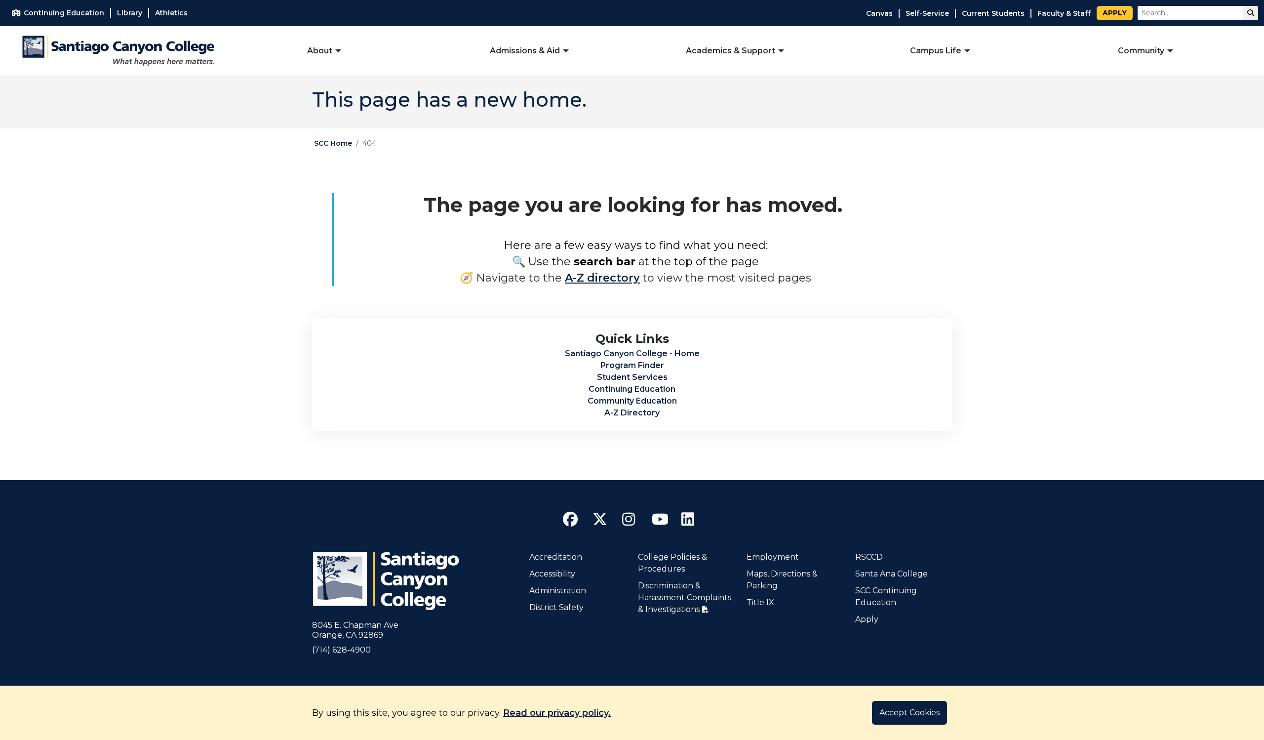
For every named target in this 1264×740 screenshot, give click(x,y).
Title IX (760, 602)
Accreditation (555, 557)
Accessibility (552, 573)
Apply (1115, 12)
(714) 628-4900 (341, 650)
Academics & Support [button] (730, 50)
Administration (557, 590)
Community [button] (1141, 50)
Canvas (879, 13)
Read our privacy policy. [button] (557, 712)
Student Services (632, 377)
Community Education (632, 401)
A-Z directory (602, 278)
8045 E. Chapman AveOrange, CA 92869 (355, 630)
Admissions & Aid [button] (525, 50)
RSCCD (869, 557)
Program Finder (632, 365)
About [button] (319, 50)
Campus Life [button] (935, 50)
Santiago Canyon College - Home (632, 353)
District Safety (556, 607)
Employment (773, 557)
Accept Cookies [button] (909, 712)
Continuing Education (632, 389)
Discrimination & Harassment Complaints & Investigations (684, 597)
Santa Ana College (891, 573)
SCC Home (333, 143)
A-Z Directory (632, 412)
